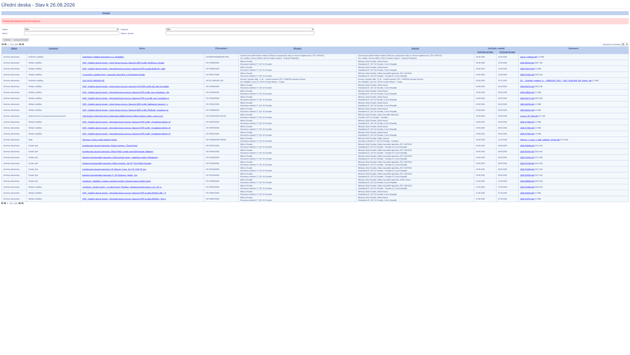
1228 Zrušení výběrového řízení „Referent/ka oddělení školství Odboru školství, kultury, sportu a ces (122, 116)
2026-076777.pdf (527, 98)
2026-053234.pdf (527, 63)
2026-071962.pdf (527, 187)
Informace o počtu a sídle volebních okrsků (99, 140)
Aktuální (106, 13)
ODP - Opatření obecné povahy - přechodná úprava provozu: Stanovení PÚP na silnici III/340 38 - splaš (123, 69)
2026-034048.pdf (527, 146)
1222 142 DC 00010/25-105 (93, 81)
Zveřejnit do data (507, 52)
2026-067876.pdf (527, 152)
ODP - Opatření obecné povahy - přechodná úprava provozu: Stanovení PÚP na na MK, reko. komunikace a (125, 98)
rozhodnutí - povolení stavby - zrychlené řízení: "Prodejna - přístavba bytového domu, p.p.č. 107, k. (122, 187)
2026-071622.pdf (527, 157)
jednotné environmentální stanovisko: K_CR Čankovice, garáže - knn (109, 175)
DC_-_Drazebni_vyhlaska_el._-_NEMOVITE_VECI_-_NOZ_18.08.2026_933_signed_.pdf (556, 81)
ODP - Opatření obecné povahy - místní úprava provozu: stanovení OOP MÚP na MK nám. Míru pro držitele (125, 86)
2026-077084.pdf (527, 128)
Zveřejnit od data (485, 52)
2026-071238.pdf (527, 163)
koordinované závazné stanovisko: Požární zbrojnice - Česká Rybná (109, 146)
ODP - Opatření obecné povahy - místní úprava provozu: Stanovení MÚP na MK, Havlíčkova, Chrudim (123, 63)
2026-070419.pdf (527, 175)
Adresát (415, 48)
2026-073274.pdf (527, 199)
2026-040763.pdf (527, 104)
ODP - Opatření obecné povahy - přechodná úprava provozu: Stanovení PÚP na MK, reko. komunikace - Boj (125, 92)
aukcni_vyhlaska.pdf (528, 57)
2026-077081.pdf (527, 134)
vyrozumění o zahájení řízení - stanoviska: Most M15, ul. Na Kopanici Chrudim (113, 75)
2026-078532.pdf (527, 92)
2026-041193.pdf (527, 193)
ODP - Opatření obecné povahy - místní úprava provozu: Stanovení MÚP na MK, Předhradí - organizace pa (125, 110)
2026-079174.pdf (527, 69)
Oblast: (5, 29)
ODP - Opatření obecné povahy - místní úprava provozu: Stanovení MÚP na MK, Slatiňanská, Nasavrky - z (125, 104)
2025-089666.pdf (527, 181)
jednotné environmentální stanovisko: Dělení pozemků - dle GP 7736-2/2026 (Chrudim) (116, 163)
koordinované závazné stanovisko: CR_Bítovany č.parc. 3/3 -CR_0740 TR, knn (114, 169)
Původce (297, 48)
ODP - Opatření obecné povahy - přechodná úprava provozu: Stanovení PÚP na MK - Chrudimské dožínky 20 (126, 122)
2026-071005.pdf (527, 169)
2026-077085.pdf (527, 122)
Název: (5, 33)
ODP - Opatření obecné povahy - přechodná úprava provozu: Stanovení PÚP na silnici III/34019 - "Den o (124, 199)
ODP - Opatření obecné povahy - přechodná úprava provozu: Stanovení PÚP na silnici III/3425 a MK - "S (124, 193)
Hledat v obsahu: (127, 33)
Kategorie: (125, 29)
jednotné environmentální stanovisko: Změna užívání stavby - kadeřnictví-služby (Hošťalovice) (120, 157)
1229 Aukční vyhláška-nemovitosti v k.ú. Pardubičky (103, 57)
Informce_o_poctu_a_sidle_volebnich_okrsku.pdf (540, 140)
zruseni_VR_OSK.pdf (529, 116)
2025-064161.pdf (527, 110)
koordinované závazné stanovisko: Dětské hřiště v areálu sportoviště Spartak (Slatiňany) (117, 152)
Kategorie (53, 48)
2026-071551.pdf (527, 75)
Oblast (14, 48)
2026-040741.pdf (527, 86)
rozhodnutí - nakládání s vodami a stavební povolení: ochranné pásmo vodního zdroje (116, 181)
